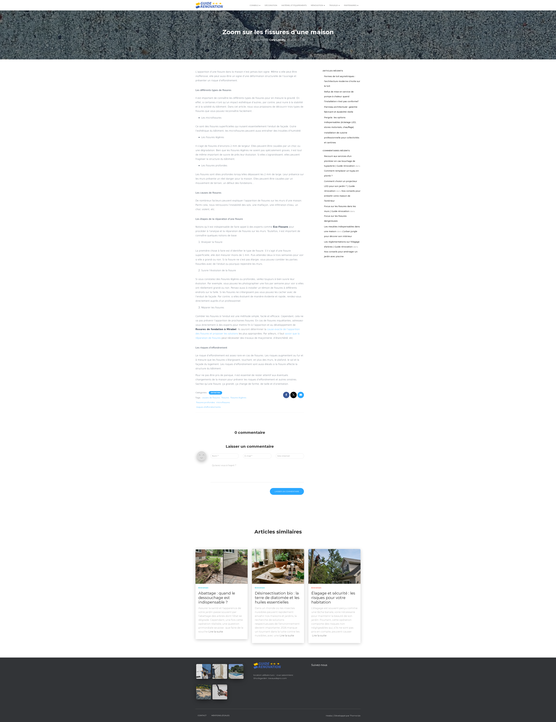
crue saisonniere (284, 675)
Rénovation (317, 5)
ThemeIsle (355, 715)
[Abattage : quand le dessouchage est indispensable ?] (221, 566)
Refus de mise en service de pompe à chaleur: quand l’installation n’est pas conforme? (341, 96)
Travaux (333, 5)
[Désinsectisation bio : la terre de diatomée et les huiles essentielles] (278, 566)
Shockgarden (260, 678)
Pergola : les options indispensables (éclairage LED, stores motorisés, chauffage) (340, 122)
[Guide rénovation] (209, 5)
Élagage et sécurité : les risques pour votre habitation (333, 597)
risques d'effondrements (208, 407)
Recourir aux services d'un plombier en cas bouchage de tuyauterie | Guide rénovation (339, 161)
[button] (259, 5)
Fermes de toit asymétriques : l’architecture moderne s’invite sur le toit (342, 81)
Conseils (254, 5)
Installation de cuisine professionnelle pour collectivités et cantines (341, 137)
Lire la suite (216, 631)
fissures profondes (205, 402)
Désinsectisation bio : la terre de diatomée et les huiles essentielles (277, 597)
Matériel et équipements (294, 5)
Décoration (271, 5)
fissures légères (238, 397)
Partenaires (350, 5)
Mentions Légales (220, 715)
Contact (202, 715)
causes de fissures (211, 397)
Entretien (215, 393)
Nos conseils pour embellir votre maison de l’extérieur (342, 196)
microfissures (223, 402)
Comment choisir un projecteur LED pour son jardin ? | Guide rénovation (340, 186)
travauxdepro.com (277, 678)
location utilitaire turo (264, 675)
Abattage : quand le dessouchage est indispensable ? (216, 597)
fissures (225, 397)
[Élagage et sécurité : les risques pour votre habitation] (334, 566)
